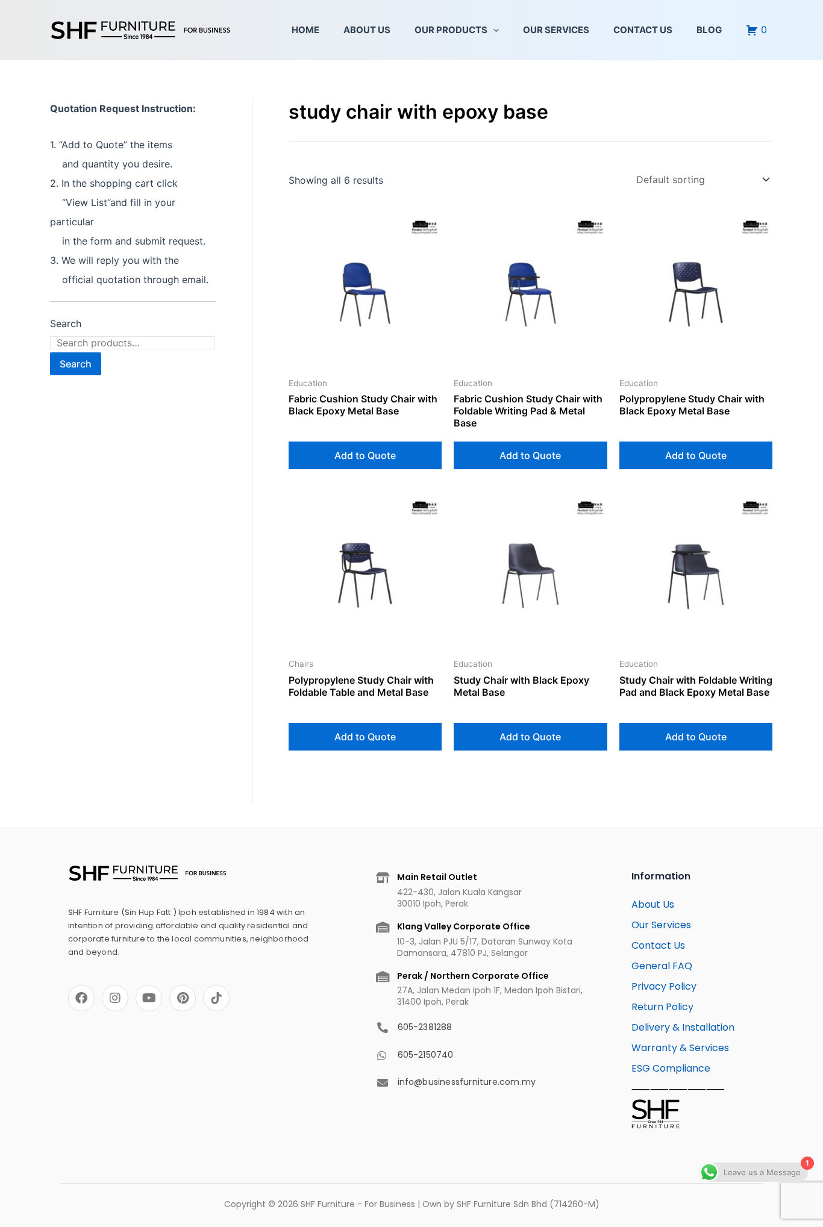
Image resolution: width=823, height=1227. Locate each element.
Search (65, 323)
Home (305, 30)
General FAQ (661, 966)
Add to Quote (365, 455)
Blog (709, 30)
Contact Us (642, 30)
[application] (493, 30)
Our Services (556, 30)
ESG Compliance (670, 1068)
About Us (366, 30)
